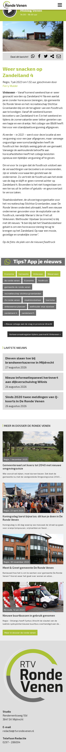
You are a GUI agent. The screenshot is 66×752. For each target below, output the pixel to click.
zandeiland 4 (10, 313)
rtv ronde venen (12, 300)
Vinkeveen (38, 274)
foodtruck (43, 280)
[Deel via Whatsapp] (33, 56)
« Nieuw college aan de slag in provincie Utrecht (28, 324)
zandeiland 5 (28, 313)
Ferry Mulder (10, 85)
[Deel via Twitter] (46, 56)
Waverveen (53, 274)
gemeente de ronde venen (17, 287)
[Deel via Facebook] (39, 56)
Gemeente (23, 274)
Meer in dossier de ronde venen (20, 632)
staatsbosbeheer (32, 300)
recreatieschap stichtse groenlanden (22, 293)
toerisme (50, 300)
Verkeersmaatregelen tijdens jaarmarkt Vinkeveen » (35, 334)
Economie (9, 274)
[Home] (15, 5)
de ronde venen (12, 280)
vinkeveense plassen (14, 306)
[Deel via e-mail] (59, 56)
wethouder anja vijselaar (42, 306)
